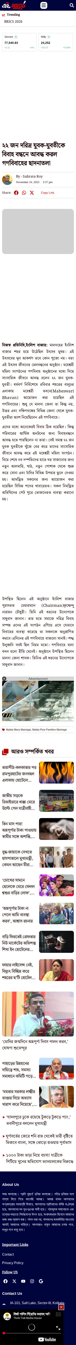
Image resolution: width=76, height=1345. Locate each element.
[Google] (41, 1281)
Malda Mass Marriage (18, 729)
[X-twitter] (14, 1281)
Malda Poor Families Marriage (49, 729)
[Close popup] (61, 1307)
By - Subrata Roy (29, 176)
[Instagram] (32, 1281)
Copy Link (47, 191)
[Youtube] (23, 1281)
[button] (43, 5)
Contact (8, 1254)
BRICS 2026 (13, 21)
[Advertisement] (38, 99)
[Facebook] (5, 1281)
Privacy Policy (12, 1263)
